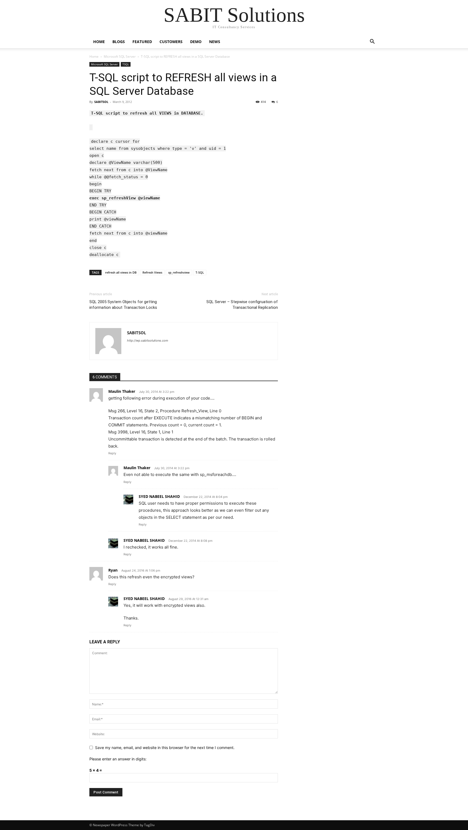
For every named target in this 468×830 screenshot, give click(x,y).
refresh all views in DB (120, 272)
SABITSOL (101, 102)
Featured (142, 41)
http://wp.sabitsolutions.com (147, 340)
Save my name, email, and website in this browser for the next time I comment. (165, 747)
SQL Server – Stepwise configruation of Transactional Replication (242, 304)
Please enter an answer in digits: (118, 759)
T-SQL (200, 272)
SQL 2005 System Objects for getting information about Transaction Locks (123, 304)
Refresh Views (152, 272)
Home (99, 41)
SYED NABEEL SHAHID (159, 496)
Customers (171, 41)
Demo (196, 41)
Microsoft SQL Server (120, 56)
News (214, 41)
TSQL (125, 64)
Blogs (118, 41)
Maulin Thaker (121, 391)
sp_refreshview (179, 272)
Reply (112, 453)
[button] (372, 42)
